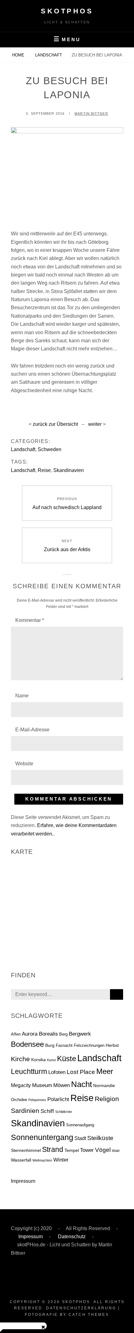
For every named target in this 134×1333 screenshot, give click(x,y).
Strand (52, 1149)
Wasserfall (21, 1159)
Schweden (49, 449)
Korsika (38, 1059)
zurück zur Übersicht (55, 424)
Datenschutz (71, 1236)
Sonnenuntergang (42, 1137)
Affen (16, 1034)
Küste (66, 1058)
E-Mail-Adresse (32, 729)
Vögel (103, 1150)
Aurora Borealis (40, 1034)
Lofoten (56, 1072)
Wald (115, 1151)
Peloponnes (37, 1100)
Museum (42, 1085)
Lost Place (81, 1072)
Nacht (81, 1084)
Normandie (104, 1085)
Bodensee (27, 1044)
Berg (63, 1034)
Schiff (47, 1111)
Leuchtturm (29, 1071)
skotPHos (67, 11)
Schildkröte (63, 1112)
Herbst (112, 1045)
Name (22, 695)
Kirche (20, 1058)
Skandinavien (68, 470)
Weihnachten (42, 1160)
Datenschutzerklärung (81, 1308)
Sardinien (25, 1110)
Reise (44, 470)
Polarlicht (58, 1099)
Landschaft (48, 55)
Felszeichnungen (89, 1045)
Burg (50, 1045)
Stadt (80, 1138)
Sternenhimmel (26, 1150)
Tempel (72, 1150)
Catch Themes (89, 1314)
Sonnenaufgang (80, 1125)
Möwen (61, 1085)
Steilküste (100, 1138)
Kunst (51, 1060)
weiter (95, 424)
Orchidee (19, 1099)
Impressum (23, 1181)
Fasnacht (64, 1045)
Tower (87, 1150)
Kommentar (29, 620)
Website (24, 763)
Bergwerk (80, 1034)
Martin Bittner (91, 113)
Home (19, 55)
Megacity (21, 1085)
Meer (104, 1071)
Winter (61, 1160)
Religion (107, 1098)
